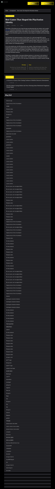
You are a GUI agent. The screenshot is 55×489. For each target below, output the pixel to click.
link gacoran (8, 362)
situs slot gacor (9, 467)
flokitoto (8, 296)
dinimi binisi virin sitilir (11, 133)
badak (7, 117)
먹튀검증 (8, 420)
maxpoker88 (9, 445)
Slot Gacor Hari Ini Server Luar (12, 442)
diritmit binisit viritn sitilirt (11, 423)
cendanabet (8, 448)
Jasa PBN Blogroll (10, 459)
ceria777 (8, 376)
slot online (8, 470)
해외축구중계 (9, 371)
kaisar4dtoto (8, 379)
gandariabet (8, 128)
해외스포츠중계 (9, 440)
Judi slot (8, 412)
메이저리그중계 (9, 437)
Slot (7, 398)
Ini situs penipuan (10, 240)
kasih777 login (9, 365)
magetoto (8, 387)
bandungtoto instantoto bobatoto (13, 299)
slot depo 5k (8, 114)
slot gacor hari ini (10, 456)
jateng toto (8, 384)
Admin (8, 25)
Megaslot (8, 415)
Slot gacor (8, 393)
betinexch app (9, 100)
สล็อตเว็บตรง (9, 326)
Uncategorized (10, 16)
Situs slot (8, 390)
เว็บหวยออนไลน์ (9, 323)
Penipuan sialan (9, 109)
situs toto (8, 30)
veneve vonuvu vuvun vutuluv (12, 426)
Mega (7, 395)
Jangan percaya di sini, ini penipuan (13, 103)
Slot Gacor (8, 434)
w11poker (8, 431)
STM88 (7, 106)
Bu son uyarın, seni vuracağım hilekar (14, 186)
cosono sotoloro (9, 139)
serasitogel (8, 382)
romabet (8, 156)
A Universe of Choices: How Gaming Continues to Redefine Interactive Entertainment (28, 80)
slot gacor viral (9, 357)
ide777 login (9, 360)
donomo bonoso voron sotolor (12, 429)
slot (7, 462)
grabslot (8, 418)
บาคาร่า (8, 329)
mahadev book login (10, 368)
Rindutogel (8, 373)
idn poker (8, 454)
